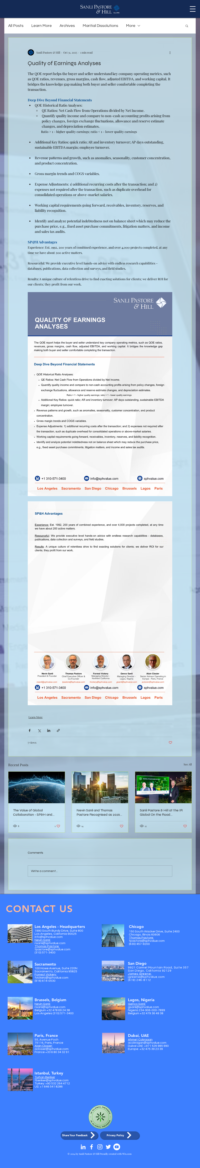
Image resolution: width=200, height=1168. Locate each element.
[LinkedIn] (83, 1146)
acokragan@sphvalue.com (147, 1042)
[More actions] (170, 52)
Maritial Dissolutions (100, 26)
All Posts (15, 26)
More (130, 26)
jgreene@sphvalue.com (146, 976)
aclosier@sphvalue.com (52, 1048)
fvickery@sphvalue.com (51, 977)
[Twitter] (108, 1146)
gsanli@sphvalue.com (143, 1007)
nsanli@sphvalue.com (50, 943)
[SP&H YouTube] (116, 1146)
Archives (67, 26)
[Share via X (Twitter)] (39, 730)
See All (188, 764)
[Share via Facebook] (29, 730)
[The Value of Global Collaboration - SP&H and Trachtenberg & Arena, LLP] (36, 787)
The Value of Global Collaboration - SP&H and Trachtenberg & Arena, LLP (34, 812)
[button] (193, 9)
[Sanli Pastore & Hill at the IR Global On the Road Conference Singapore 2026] (163, 787)
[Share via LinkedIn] (49, 730)
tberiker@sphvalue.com (52, 1080)
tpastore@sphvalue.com (52, 949)
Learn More (41, 26)
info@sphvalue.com (49, 936)
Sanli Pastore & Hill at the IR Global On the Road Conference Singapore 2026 (161, 812)
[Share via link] (58, 730)
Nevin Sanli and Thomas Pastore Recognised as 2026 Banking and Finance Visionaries (98, 812)
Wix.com (127, 1153)
